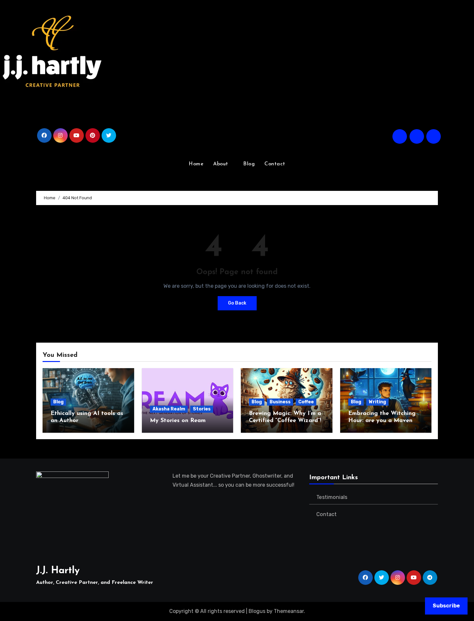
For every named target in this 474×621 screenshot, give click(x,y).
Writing (377, 402)
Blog (249, 164)
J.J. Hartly (58, 571)
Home (196, 164)
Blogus (257, 611)
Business (280, 402)
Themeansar (289, 611)
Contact (274, 164)
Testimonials (331, 497)
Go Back (237, 303)
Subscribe (446, 606)
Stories (202, 409)
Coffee (306, 402)
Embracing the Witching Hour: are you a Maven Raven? (382, 420)
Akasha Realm (169, 409)
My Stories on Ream (178, 421)
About (221, 164)
